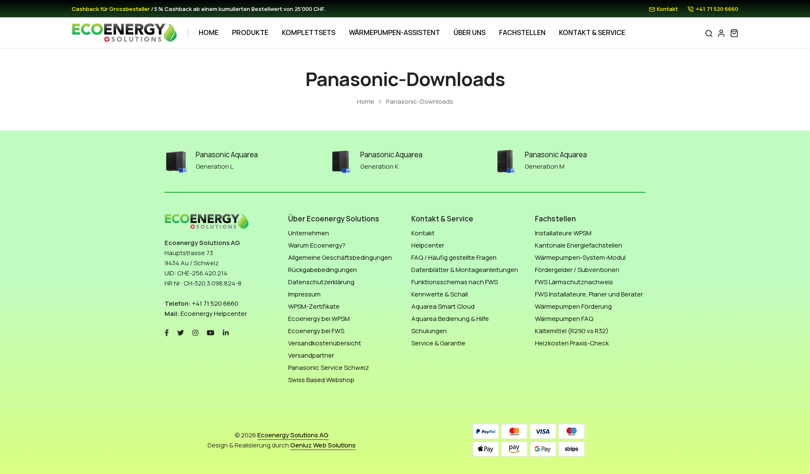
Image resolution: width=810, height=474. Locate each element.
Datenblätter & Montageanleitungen (464, 269)
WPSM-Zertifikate (314, 306)
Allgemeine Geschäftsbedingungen (340, 257)
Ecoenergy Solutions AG (293, 435)
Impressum (304, 294)
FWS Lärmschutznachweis (574, 281)
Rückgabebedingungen (322, 269)
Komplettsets (308, 32)
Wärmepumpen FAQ (564, 318)
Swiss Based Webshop (321, 379)
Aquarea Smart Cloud (443, 306)
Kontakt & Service (592, 32)
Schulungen (429, 330)
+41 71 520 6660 (717, 9)
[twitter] (180, 332)
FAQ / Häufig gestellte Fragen (454, 257)
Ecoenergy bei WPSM (319, 318)
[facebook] (167, 332)
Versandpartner (311, 355)
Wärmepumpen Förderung (573, 306)
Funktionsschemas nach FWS (454, 281)
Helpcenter (427, 245)
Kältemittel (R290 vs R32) (571, 330)
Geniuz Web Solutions (323, 445)
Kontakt (667, 9)
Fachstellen (522, 32)
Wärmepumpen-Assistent (394, 32)
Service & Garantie (438, 343)
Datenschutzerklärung (321, 281)
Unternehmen (308, 233)
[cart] (734, 33)
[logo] (124, 33)
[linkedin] (226, 332)
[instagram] (195, 332)
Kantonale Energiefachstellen (578, 245)
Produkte (250, 32)
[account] (721, 33)
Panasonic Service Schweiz (328, 367)
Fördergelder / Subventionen (577, 269)
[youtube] (210, 332)
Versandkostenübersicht (324, 343)
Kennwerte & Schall (439, 294)
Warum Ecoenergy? (317, 245)
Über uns (470, 32)
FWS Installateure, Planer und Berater (589, 294)
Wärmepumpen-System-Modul (580, 257)
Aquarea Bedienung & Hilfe (450, 318)
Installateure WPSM (563, 233)
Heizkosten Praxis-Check (572, 343)
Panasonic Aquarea (227, 154)
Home (209, 32)
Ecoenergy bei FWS (316, 330)
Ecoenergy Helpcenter (214, 313)
